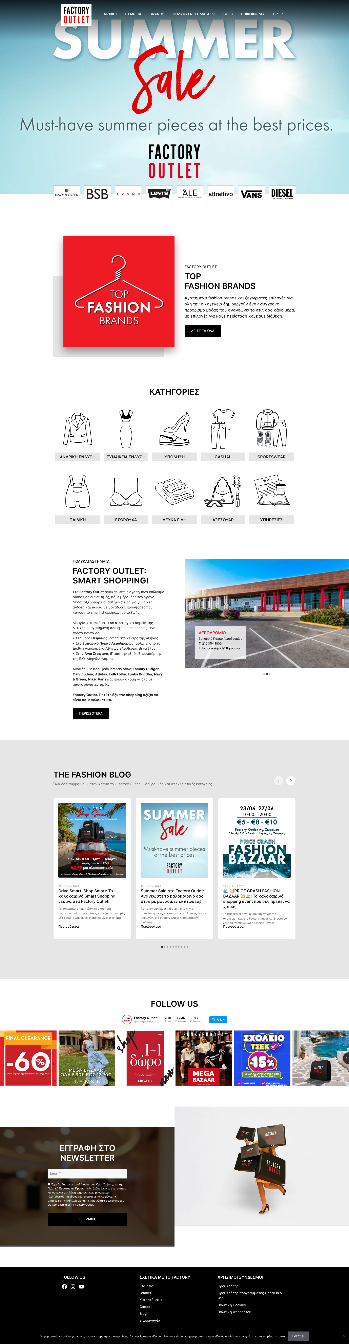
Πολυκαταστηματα (191, 14)
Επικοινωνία (150, 1320)
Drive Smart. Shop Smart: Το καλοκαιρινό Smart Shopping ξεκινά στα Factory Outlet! (86, 896)
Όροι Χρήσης (104, 1184)
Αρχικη (110, 14)
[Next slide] (291, 781)
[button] (264, 674)
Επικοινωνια (253, 14)
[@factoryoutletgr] (127, 1020)
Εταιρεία (146, 1286)
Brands (157, 14)
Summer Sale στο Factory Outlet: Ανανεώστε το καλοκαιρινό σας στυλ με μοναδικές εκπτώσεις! (172, 896)
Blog (228, 14)
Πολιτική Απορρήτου (234, 1312)
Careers (146, 1307)
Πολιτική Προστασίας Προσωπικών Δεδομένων (77, 1188)
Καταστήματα (151, 1300)
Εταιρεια (133, 14)
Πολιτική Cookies (232, 1305)
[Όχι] (344, 1336)
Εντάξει (298, 1336)
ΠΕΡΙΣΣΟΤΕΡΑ (91, 713)
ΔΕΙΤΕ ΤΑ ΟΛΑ (202, 331)
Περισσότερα (68, 926)
